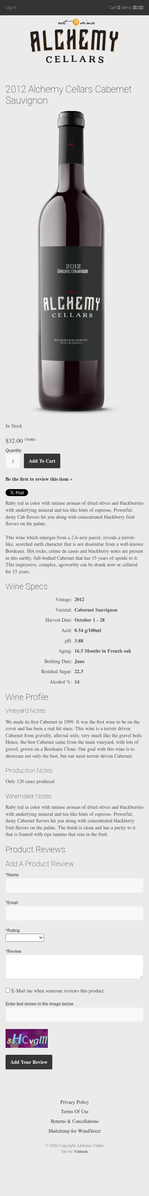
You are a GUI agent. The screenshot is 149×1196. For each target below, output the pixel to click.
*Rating (13, 930)
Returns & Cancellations (74, 1121)
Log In (11, 7)
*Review (13, 951)
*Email (12, 902)
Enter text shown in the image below (39, 1004)
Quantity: (14, 450)
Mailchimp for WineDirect (74, 1130)
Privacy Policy (74, 1102)
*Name (12, 874)
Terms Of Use (74, 1111)
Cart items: (126, 7)
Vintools (81, 1151)
